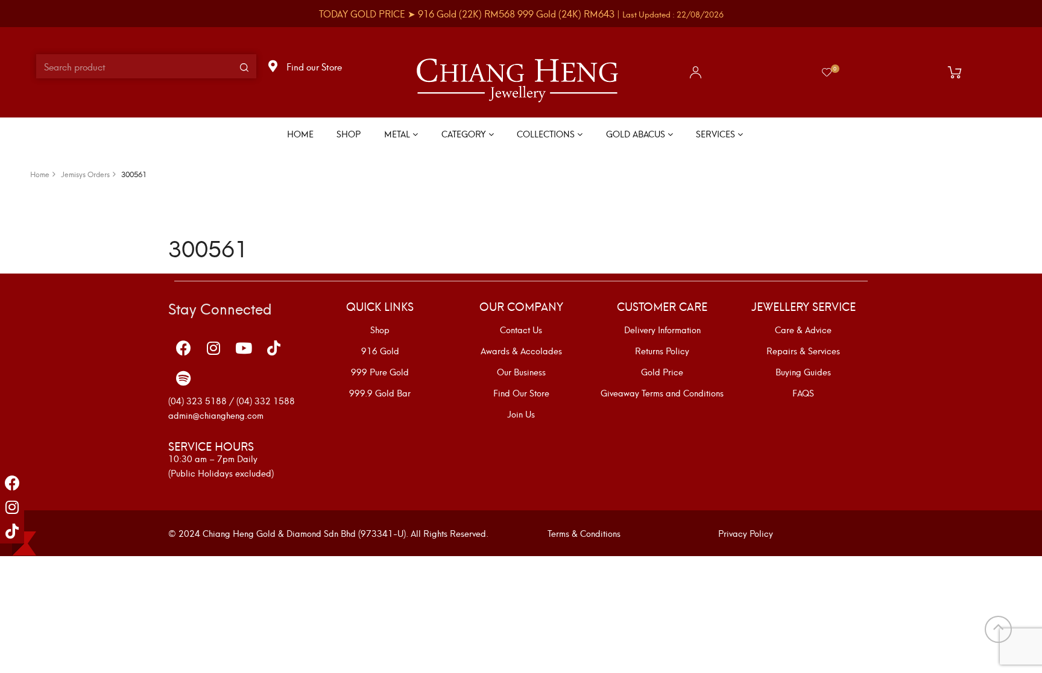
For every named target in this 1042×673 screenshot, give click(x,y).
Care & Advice (803, 330)
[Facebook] (12, 483)
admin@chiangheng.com (216, 415)
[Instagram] (12, 507)
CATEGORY (464, 133)
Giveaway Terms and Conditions (662, 393)
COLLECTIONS (547, 133)
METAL (398, 133)
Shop (380, 330)
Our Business (521, 372)
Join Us (521, 414)
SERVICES (716, 133)
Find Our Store (521, 393)
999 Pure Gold (380, 372)
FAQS (803, 393)
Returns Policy (662, 351)
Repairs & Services (803, 351)
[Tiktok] (12, 531)
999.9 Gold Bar (380, 393)
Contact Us (521, 330)
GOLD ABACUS (637, 133)
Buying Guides (803, 372)
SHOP (348, 133)
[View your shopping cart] (958, 72)
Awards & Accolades (521, 351)
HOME (300, 133)
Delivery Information (662, 330)
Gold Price (662, 372)
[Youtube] (244, 348)
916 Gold (380, 351)
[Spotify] (183, 378)
